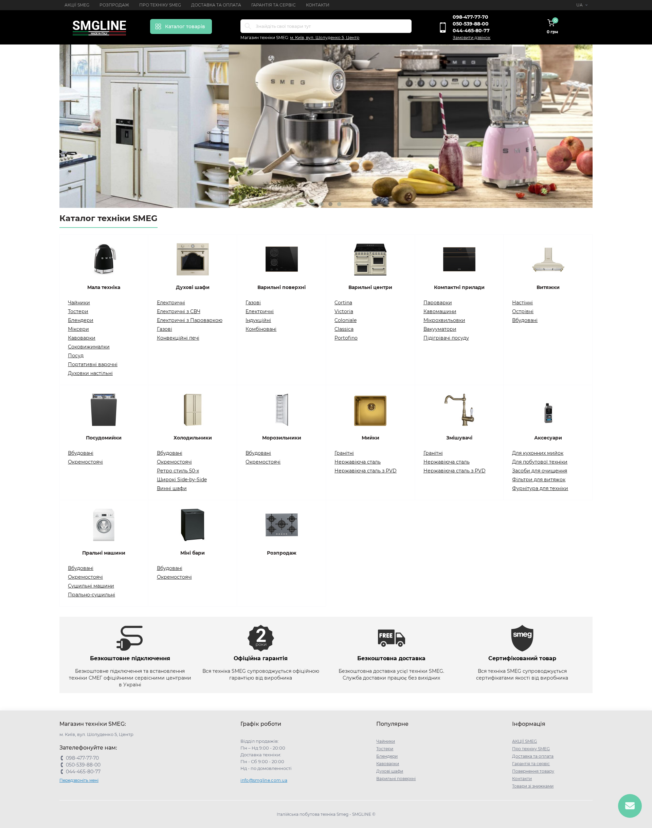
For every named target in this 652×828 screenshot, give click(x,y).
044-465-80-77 (471, 31)
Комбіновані (261, 329)
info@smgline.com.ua (263, 780)
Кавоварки (81, 338)
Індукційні (258, 320)
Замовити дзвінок (471, 37)
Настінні (522, 303)
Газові (164, 329)
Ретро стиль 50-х (178, 471)
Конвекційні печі (178, 338)
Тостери (78, 311)
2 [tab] (322, 204)
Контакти (317, 4)
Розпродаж (114, 4)
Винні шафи (172, 488)
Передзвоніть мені (78, 780)
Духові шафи (389, 771)
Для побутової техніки (539, 462)
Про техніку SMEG (160, 4)
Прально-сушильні (91, 595)
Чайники (79, 303)
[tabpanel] (326, 126)
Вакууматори (439, 329)
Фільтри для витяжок (538, 479)
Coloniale (345, 320)
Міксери (78, 329)
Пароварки (437, 303)
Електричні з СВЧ (178, 311)
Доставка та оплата (216, 4)
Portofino (346, 338)
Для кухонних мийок (537, 453)
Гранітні (344, 453)
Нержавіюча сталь (357, 462)
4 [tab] (339, 204)
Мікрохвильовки (444, 320)
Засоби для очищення (539, 471)
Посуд (76, 356)
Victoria (343, 311)
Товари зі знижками (533, 786)
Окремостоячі (85, 462)
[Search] (247, 26)
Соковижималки (89, 347)
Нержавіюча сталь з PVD (365, 471)
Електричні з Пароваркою (189, 320)
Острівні (522, 311)
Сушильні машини (91, 586)
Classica (344, 329)
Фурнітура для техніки (540, 488)
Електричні (171, 303)
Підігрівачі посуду (446, 338)
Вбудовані (525, 320)
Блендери (80, 320)
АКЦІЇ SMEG (77, 4)
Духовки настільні (90, 373)
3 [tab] (330, 204)
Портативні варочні (92, 364)
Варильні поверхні (396, 778)
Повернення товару (533, 771)
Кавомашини (439, 311)
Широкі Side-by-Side (182, 479)
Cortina (343, 303)
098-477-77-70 (470, 17)
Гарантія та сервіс (273, 4)
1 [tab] (313, 204)
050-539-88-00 (471, 24)
